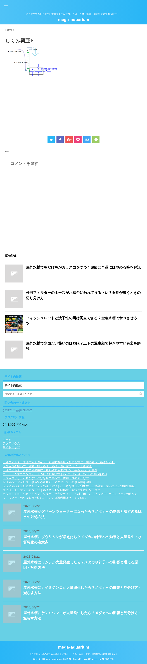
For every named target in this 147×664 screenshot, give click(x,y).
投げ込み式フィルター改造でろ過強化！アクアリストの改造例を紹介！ (48, 482)
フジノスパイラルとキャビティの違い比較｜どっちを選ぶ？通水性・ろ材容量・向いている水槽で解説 (69, 486)
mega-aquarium (73, 19)
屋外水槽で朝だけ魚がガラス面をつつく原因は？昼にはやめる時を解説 (83, 267)
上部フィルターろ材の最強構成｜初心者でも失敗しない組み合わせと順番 (50, 470)
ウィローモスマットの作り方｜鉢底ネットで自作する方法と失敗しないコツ (51, 490)
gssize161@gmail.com (17, 410)
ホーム (7, 439)
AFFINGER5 (107, 659)
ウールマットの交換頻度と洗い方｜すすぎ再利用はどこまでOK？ (45, 498)
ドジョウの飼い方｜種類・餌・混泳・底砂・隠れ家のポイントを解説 (47, 466)
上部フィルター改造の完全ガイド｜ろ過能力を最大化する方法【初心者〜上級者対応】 (59, 462)
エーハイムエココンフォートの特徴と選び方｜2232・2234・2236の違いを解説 (55, 474)
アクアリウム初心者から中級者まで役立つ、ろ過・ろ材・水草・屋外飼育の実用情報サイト (73, 654)
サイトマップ (11, 447)
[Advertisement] (35, 105)
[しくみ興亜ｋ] (87, 139)
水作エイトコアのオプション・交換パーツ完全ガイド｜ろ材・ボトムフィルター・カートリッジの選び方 (70, 494)
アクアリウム (11, 443)
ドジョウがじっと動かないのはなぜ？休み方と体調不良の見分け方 (46, 478)
